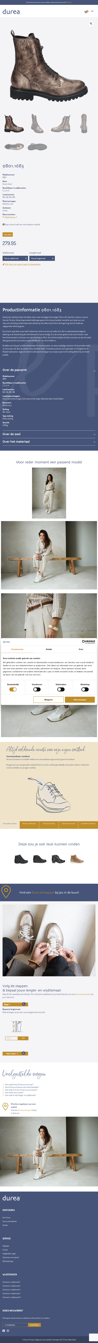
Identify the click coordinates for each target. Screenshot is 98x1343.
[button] (91, 23)
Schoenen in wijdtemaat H (11, 1289)
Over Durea (6, 1217)
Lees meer (7, 234)
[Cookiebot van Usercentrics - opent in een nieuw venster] (84, 642)
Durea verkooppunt (43, 892)
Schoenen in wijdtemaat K (11, 1293)
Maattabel (6, 1246)
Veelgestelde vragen (9, 1253)
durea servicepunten (83, 994)
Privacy (31, 1340)
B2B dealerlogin (8, 1261)
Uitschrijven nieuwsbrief (11, 1257)
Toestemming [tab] (17, 649)
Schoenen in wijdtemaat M (11, 1297)
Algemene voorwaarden (43, 1340)
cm (23, 1038)
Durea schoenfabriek (10, 1221)
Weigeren (48, 700)
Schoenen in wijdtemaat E (11, 1282)
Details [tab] (49, 649)
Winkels (5, 1225)
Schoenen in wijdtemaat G (11, 1286)
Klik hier (69, 2)
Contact (5, 1250)
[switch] (37, 689)
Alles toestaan (80, 700)
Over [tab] (81, 649)
